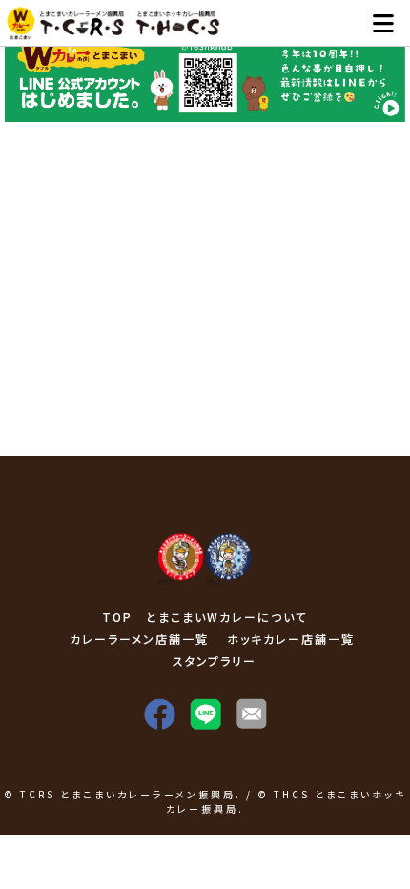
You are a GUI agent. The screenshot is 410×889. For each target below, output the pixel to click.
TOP (117, 617)
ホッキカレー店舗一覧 (291, 639)
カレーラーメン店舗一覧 (139, 639)
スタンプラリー (214, 660)
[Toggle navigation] (382, 24)
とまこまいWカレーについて (227, 617)
